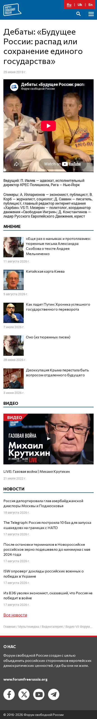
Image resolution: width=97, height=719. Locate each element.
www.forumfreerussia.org (25, 679)
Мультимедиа (28, 626)
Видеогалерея (52, 626)
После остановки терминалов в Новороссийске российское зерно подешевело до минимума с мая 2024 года (46, 549)
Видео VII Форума (78, 626)
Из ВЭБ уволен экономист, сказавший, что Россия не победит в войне (47, 595)
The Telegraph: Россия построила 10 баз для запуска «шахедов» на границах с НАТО (47, 524)
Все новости (15, 615)
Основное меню (91, 19)
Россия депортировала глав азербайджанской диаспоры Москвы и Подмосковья (43, 503)
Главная (9, 626)
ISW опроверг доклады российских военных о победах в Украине (43, 573)
